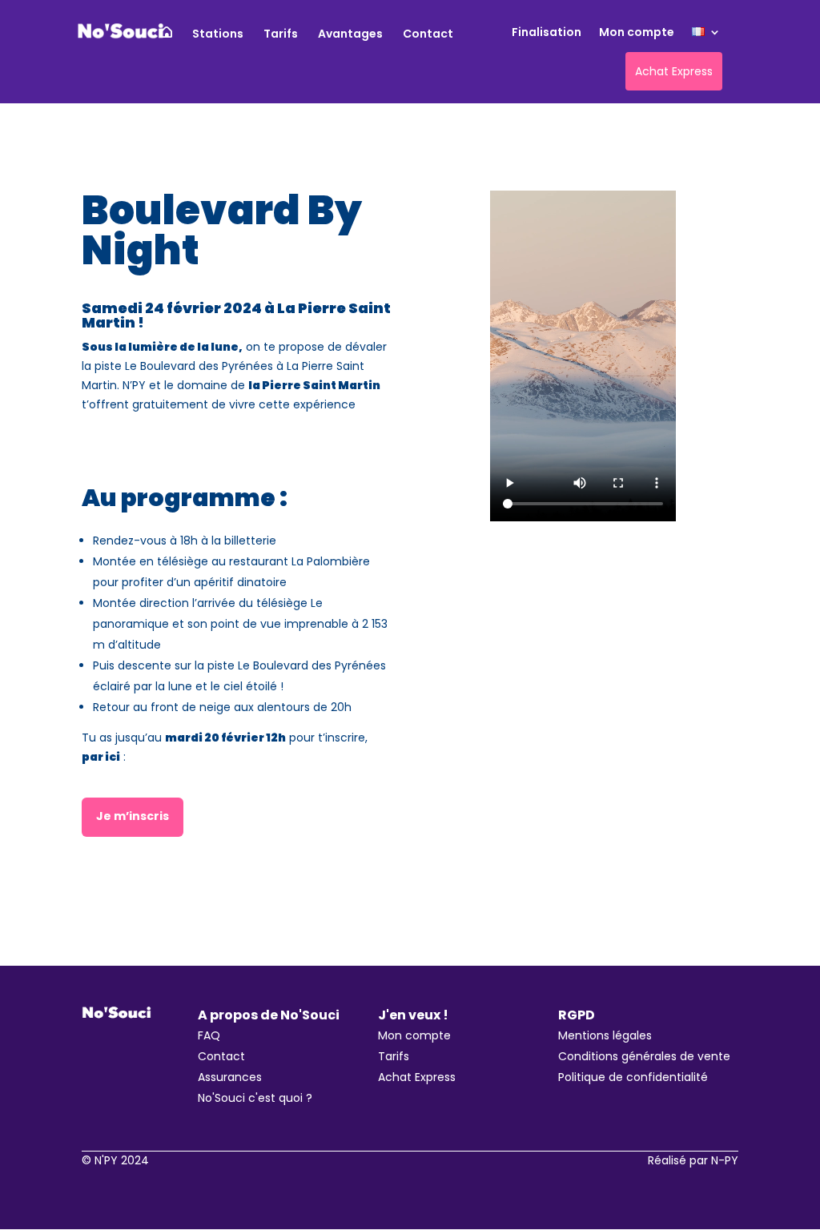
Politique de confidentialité (633, 1077)
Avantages (350, 35)
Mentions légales (605, 1035)
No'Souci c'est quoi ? (255, 1098)
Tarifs (280, 35)
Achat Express (417, 1077)
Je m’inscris (132, 816)
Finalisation (546, 33)
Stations (217, 35)
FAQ (209, 1035)
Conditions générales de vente (644, 1056)
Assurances (230, 1077)
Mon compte (636, 33)
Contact (428, 35)
